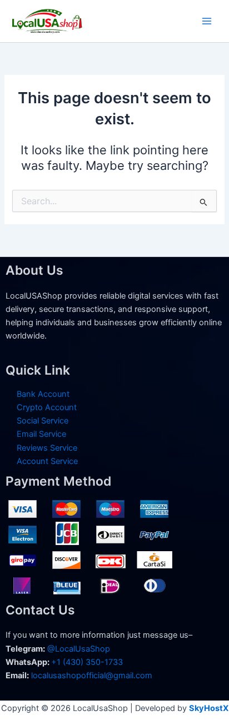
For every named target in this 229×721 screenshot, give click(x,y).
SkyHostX (208, 708)
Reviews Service (47, 448)
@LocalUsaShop (78, 649)
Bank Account (43, 394)
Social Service (42, 421)
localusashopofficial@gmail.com (91, 675)
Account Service (47, 461)
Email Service (41, 434)
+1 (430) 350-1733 (87, 662)
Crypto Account (47, 407)
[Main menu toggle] (207, 21)
